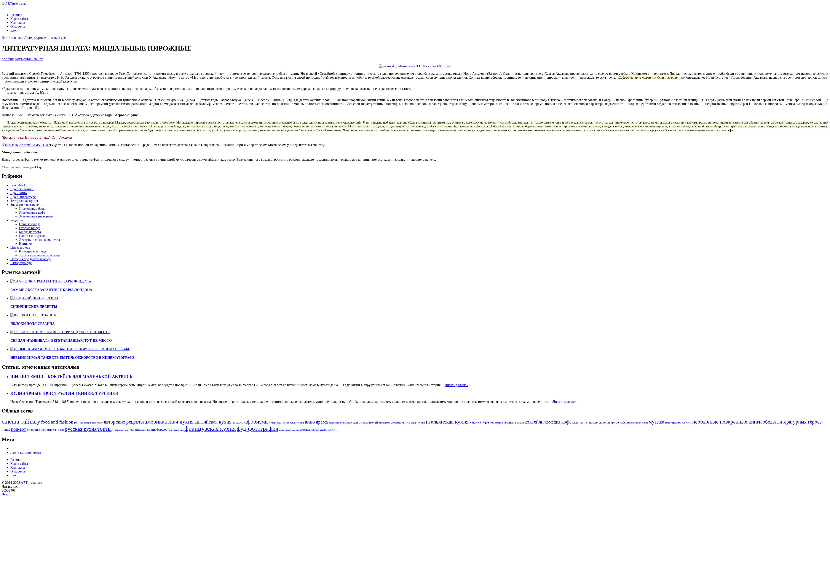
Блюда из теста (30, 232)
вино (310, 422)
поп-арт (18, 429)
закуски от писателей (362, 422)
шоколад (303, 429)
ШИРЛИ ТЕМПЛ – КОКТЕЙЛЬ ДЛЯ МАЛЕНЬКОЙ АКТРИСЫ (72, 376)
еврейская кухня (337, 423)
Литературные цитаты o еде (45, 38)
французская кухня (210, 428)
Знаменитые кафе (32, 212)
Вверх (6, 494)
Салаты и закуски (32, 236)
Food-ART (18, 185)
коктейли (534, 422)
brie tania (8, 59)
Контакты (17, 22)
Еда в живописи (22, 189)
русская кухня (81, 429)
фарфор (162, 429)
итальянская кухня (447, 422)
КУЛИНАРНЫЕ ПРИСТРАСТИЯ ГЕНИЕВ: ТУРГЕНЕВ (64, 393)
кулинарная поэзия (585, 422)
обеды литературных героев (792, 422)
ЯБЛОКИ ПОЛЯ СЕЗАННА (32, 323)
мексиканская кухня (637, 423)
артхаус (237, 422)
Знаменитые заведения (27, 204)
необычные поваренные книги (727, 422)
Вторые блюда (29, 228)
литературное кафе (612, 422)
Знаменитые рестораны (36, 216)
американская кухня (169, 422)
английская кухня (213, 422)
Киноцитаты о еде (32, 251)
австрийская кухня (93, 423)
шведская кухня (287, 430)
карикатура (479, 422)
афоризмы (256, 422)
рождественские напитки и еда (45, 429)
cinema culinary (21, 421)
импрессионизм (391, 422)
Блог (13, 30)
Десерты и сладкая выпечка (39, 239)
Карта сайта (19, 19)
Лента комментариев (25, 452)
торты (104, 429)
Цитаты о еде (11, 38)
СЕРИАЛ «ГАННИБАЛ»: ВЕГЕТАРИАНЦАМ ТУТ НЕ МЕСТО (61, 340)
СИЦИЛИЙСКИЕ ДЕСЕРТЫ (33, 306)
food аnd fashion (57, 422)
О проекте (18, 26)
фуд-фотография (257, 428)
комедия (552, 422)
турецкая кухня (120, 430)
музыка (656, 422)
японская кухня (324, 429)
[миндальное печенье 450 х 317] (26, 145)
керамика (496, 422)
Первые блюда (29, 224)
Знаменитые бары (32, 208)
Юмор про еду (21, 263)
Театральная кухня (24, 201)
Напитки (25, 243)
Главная (16, 15)
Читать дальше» (456, 385)
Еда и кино (18, 193)
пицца (6, 429)
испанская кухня (415, 422)
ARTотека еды (31, 482)
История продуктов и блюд (30, 259)
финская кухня (176, 430)
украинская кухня (142, 429)
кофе (566, 422)
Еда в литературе (23, 197)
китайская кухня (514, 422)
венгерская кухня (293, 422)
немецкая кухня (678, 422)
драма (322, 422)
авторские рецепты (124, 422)
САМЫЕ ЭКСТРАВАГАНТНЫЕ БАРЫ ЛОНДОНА (51, 290)
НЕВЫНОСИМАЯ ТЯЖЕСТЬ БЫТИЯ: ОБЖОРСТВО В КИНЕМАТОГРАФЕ (72, 357)
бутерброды (275, 423)
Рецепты (16, 220)
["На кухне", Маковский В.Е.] (415, 66)
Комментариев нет (29, 59)
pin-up (78, 422)
